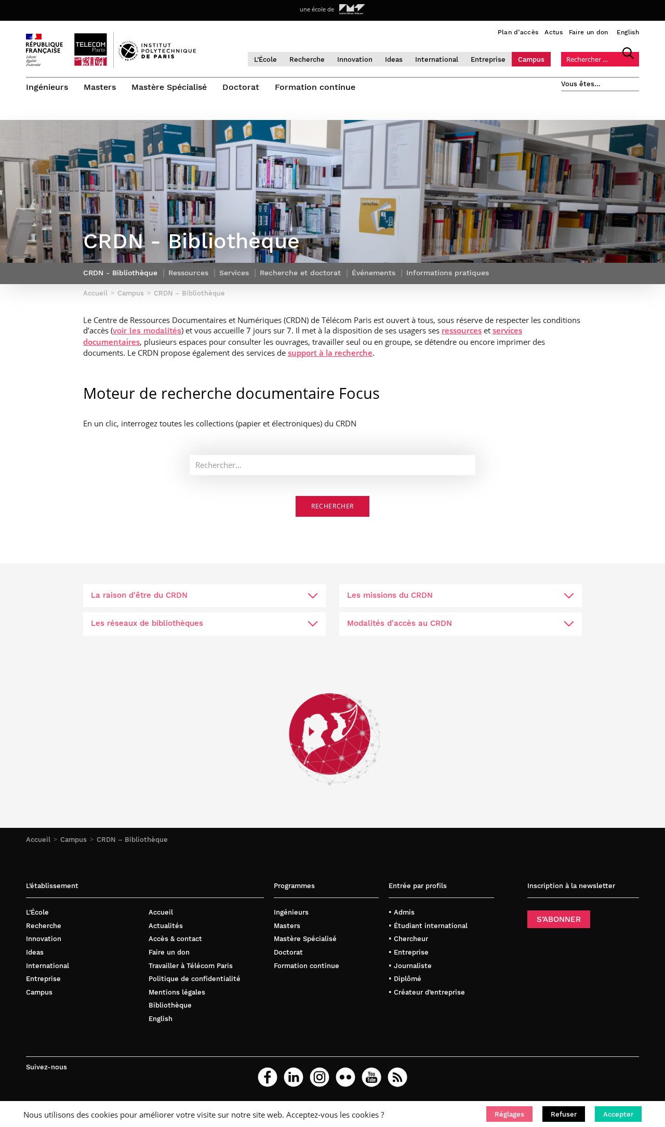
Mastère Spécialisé (169, 87)
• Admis (402, 912)
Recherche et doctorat (300, 273)
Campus (531, 59)
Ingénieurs (47, 87)
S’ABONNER (559, 919)
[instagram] (319, 1077)
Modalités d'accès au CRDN (399, 623)
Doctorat (240, 87)
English (628, 32)
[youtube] (371, 1077)
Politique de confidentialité (195, 979)
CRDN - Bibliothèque (120, 273)
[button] (509, 1114)
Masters (100, 87)
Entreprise (488, 59)
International (436, 59)
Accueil (38, 839)
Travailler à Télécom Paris (191, 966)
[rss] (397, 1077)
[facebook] (267, 1077)
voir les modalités (147, 331)
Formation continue (315, 87)
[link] (147, 330)
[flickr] (345, 1077)
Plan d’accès (518, 32)
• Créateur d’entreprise (427, 992)
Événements (373, 273)
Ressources (188, 273)
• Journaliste (410, 966)
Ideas (394, 59)
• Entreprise (409, 952)
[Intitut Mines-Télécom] (352, 9)
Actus (553, 32)
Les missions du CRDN (390, 595)
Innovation (355, 59)
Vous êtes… (581, 84)
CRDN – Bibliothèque (132, 839)
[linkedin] (293, 1077)
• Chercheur (408, 939)
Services (234, 273)
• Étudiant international (428, 926)
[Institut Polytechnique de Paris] (157, 58)
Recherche (307, 59)
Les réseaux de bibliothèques (147, 623)
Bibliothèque (170, 1005)
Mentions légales (177, 992)
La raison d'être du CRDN (139, 595)
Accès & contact (175, 939)
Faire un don (588, 32)
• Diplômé (405, 979)
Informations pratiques (447, 273)
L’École (265, 59)
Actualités (166, 926)
